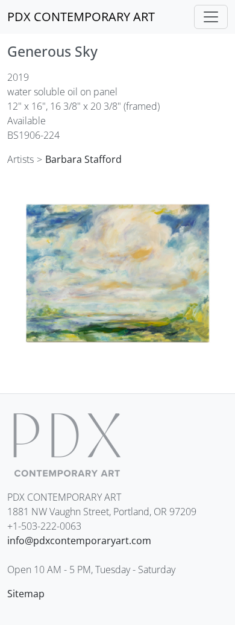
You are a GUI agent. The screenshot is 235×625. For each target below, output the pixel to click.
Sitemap (26, 593)
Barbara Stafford (83, 159)
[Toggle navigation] (211, 17)
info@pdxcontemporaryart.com (79, 540)
